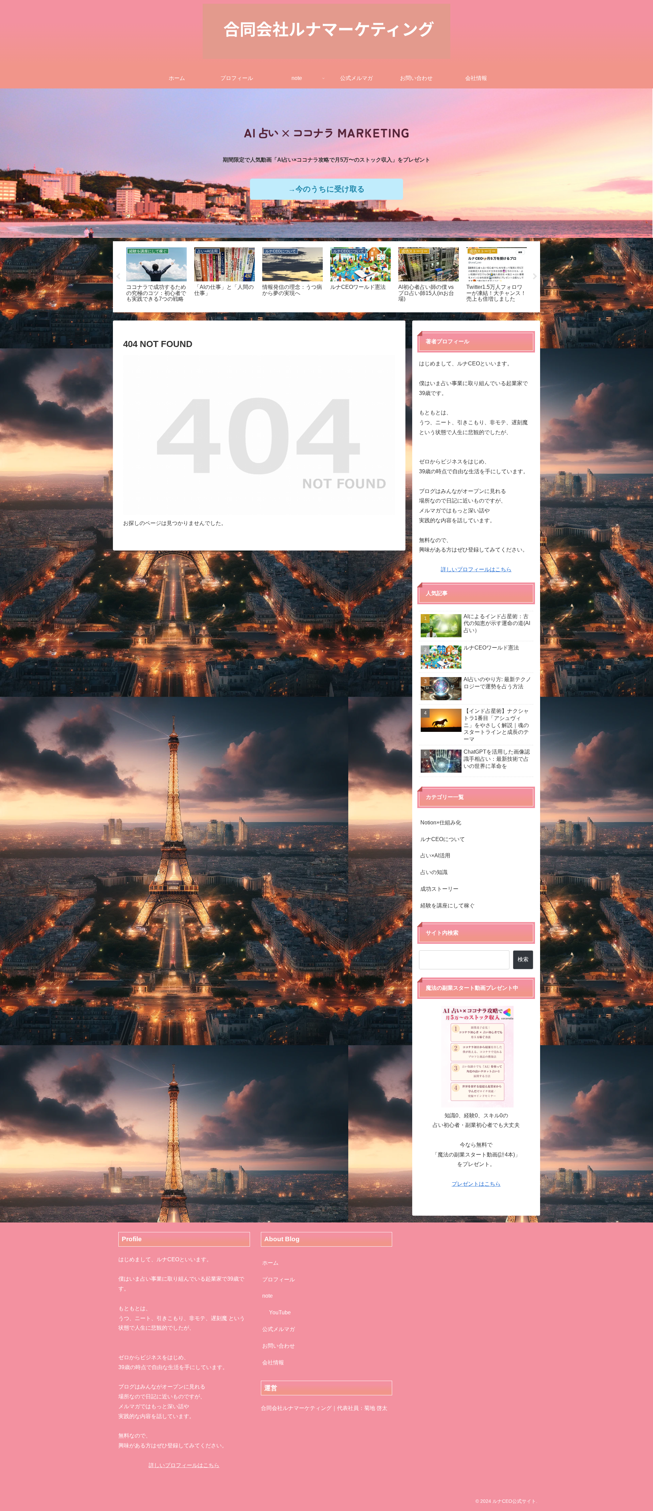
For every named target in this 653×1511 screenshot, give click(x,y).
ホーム (270, 1263)
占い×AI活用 (435, 855)
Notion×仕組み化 (440, 822)
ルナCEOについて (442, 839)
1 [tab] (321, 316)
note (267, 1296)
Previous (118, 276)
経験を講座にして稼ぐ (447, 905)
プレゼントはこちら (476, 1184)
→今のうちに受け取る (326, 189)
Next (535, 276)
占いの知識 (434, 872)
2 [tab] (331, 316)
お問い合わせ (278, 1346)
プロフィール (278, 1279)
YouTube (280, 1312)
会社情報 (273, 1362)
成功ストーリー (439, 889)
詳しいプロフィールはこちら (476, 569)
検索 (523, 959)
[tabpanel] (156, 275)
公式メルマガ (278, 1329)
